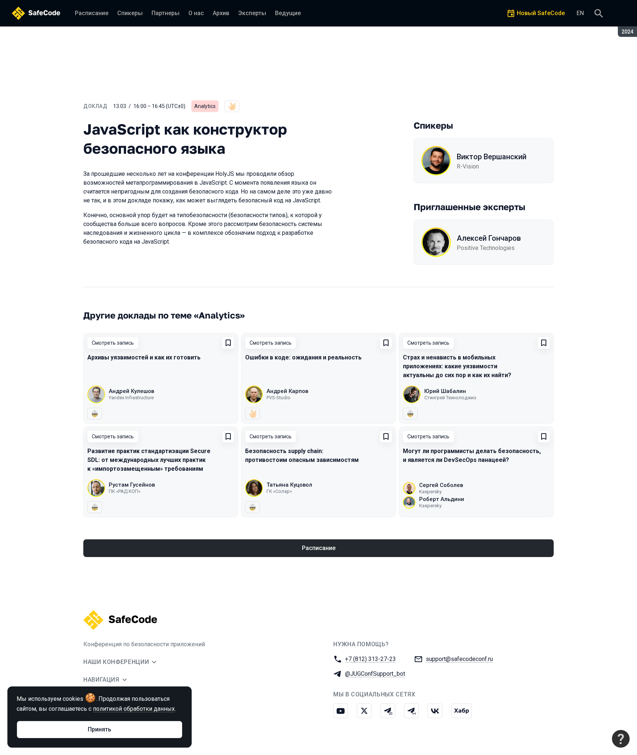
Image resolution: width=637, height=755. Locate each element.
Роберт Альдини (441, 499)
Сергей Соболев (441, 485)
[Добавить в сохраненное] (228, 343)
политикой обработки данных (134, 708)
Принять (99, 729)
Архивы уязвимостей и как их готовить (144, 357)
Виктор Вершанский (491, 156)
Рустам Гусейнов (132, 485)
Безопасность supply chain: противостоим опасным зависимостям (302, 455)
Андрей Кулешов (131, 391)
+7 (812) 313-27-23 (370, 658)
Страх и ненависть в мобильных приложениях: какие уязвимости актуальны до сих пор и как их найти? (457, 366)
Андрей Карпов (287, 391)
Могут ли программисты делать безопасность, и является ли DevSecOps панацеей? (472, 455)
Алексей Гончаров (489, 238)
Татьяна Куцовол (289, 485)
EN (580, 13)
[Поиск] (598, 13)
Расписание (318, 548)
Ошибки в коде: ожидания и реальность (303, 357)
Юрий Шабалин (445, 391)
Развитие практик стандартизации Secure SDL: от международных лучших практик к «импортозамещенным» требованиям (148, 460)
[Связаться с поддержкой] (621, 739)
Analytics (205, 106)
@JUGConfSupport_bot (375, 673)
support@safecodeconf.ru (459, 658)
